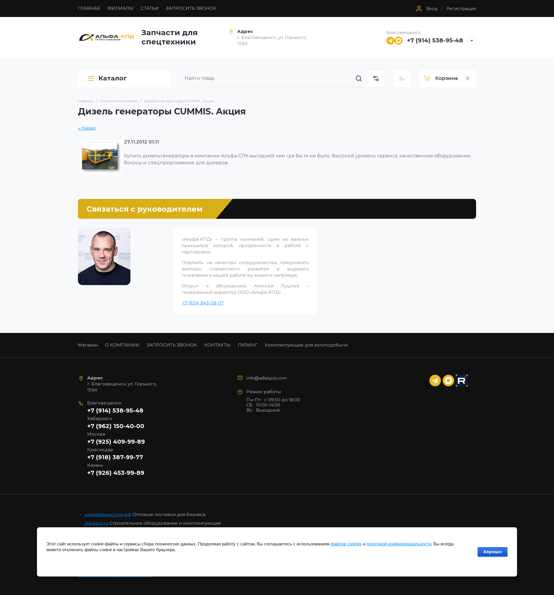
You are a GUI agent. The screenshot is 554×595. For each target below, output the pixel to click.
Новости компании (118, 101)
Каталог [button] (112, 78)
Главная (85, 101)
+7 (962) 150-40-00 (115, 426)
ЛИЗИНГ (248, 345)
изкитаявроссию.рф (108, 514)
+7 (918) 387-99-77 (115, 457)
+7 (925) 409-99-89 (116, 441)
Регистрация (461, 8)
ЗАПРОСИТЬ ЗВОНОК (191, 8)
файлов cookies (346, 543)
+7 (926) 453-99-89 (115, 472)
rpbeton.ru (95, 523)
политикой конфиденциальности (398, 543)
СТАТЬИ (150, 8)
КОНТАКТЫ (217, 345)
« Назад (87, 128)
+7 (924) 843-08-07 (203, 303)
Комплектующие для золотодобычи (306, 345)
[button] (426, 8)
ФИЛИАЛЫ (120, 8)
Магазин (88, 345)
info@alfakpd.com (266, 378)
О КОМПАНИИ (122, 345)
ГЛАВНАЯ (89, 8)
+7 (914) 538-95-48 (435, 40)
